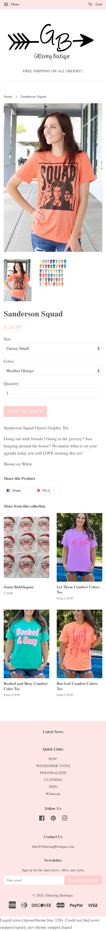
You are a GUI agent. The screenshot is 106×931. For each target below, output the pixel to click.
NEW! (53, 758)
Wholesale (53, 793)
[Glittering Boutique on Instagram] (64, 819)
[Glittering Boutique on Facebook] (42, 819)
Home (8, 97)
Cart (98, 4)
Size (7, 339)
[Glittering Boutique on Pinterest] (53, 819)
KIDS (53, 786)
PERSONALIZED (53, 772)
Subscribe (83, 880)
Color (9, 361)
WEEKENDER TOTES (53, 765)
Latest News (53, 731)
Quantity (11, 383)
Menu (14, 4)
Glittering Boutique (58, 895)
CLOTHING (53, 779)
